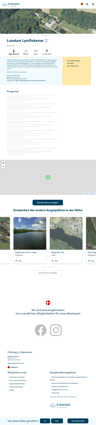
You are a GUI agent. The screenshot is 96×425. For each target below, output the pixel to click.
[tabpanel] (48, 21)
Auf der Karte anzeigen (47, 202)
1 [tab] (42, 35)
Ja (45, 421)
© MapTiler (92, 194)
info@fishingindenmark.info (16, 363)
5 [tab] (51, 35)
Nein (57, 421)
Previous (5, 21)
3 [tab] (46, 35)
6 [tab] (53, 35)
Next (91, 21)
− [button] (3, 166)
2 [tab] (44, 35)
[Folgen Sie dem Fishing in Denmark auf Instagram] (55, 331)
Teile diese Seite (78, 421)
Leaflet (86, 194)
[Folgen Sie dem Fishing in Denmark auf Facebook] (40, 331)
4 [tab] (49, 35)
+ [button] (3, 162)
